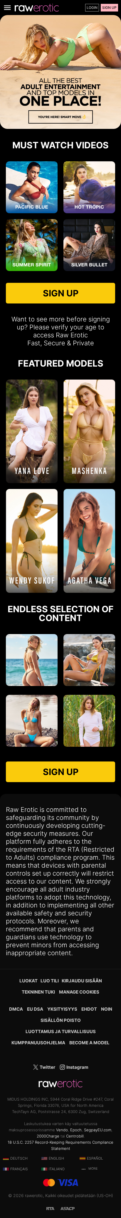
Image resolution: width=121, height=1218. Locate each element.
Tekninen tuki (38, 992)
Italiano (57, 1169)
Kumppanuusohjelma (38, 1042)
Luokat (28, 981)
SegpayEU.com (97, 1129)
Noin (106, 1009)
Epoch (76, 1129)
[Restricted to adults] (53, 1208)
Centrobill (75, 1136)
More (93, 1169)
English (56, 1158)
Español (95, 1158)
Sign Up (109, 7)
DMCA (16, 1009)
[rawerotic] (37, 7)
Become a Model (89, 1042)
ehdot (89, 1009)
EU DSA (35, 1009)
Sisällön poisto (61, 1020)
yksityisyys (62, 1009)
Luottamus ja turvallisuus (61, 1031)
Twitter (47, 1067)
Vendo (62, 1129)
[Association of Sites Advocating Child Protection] (67, 1208)
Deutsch (19, 1158)
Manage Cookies (79, 992)
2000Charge (48, 1136)
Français (19, 1169)
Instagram (76, 1067)
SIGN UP (60, 293)
